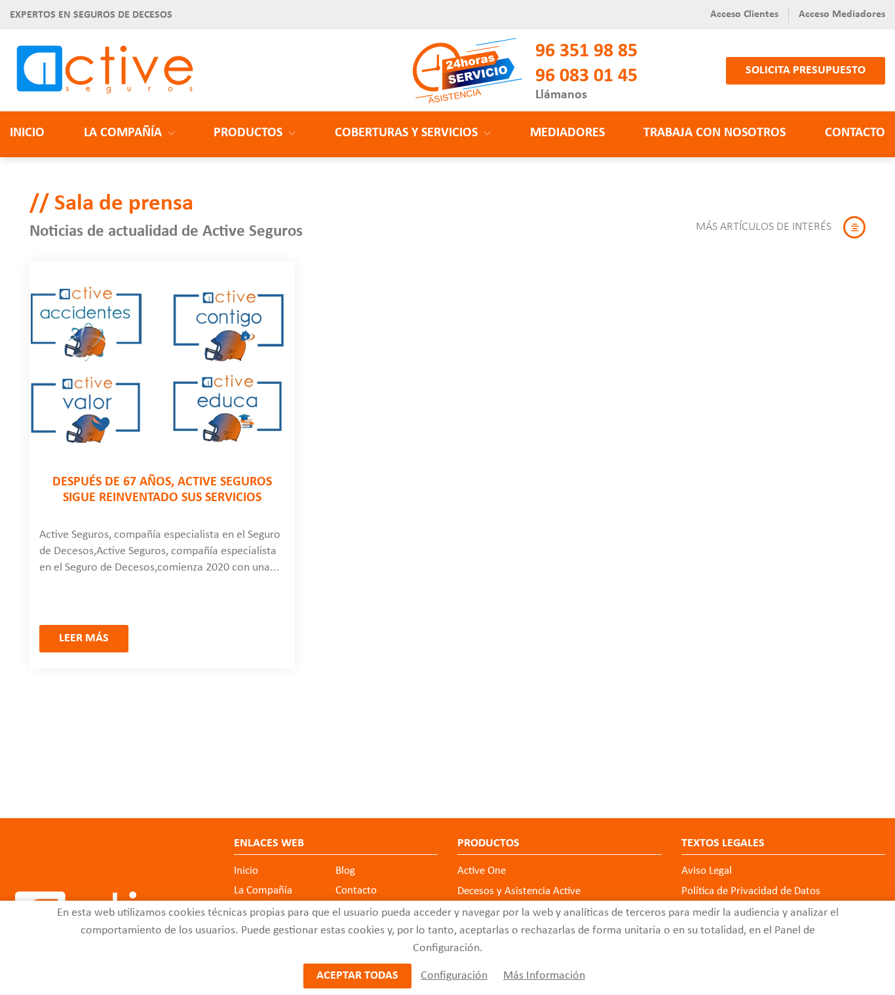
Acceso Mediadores (842, 14)
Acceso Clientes (744, 14)
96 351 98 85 (586, 51)
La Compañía (263, 890)
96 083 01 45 (586, 76)
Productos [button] (248, 133)
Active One (481, 870)
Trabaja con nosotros (714, 133)
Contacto (855, 133)
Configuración (454, 975)
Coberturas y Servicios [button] (406, 133)
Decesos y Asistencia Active (519, 891)
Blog (345, 870)
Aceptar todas (357, 975)
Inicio (27, 133)
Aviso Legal (706, 870)
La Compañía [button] (123, 133)
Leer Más (84, 638)
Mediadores (567, 133)
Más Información (544, 975)
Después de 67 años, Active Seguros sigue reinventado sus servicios (162, 490)
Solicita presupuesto (806, 70)
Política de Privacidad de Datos (750, 891)
